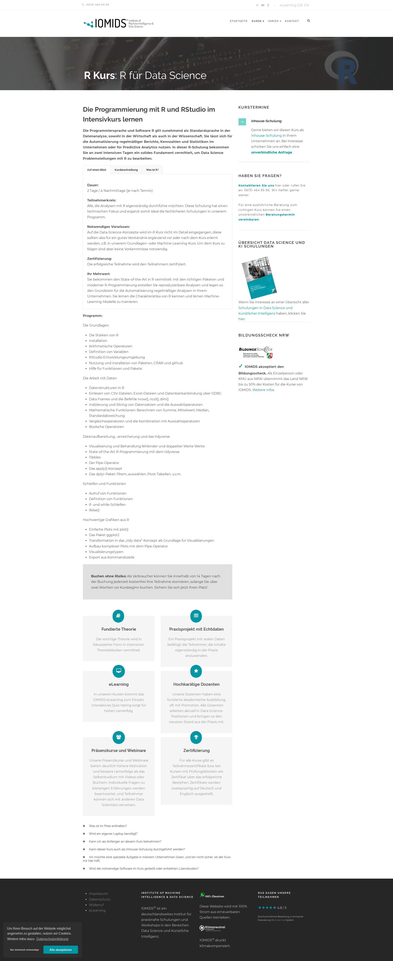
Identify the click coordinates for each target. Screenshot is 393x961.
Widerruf (96, 905)
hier (241, 319)
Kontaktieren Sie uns (256, 185)
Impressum (98, 894)
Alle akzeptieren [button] (61, 949)
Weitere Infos (263, 390)
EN (306, 5)
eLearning (288, 5)
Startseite (239, 21)
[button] (24, 949)
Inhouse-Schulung (266, 136)
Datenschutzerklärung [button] (52, 939)
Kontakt (292, 21)
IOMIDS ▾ (274, 21)
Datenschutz (99, 899)
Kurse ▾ (258, 21)
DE (300, 5)
